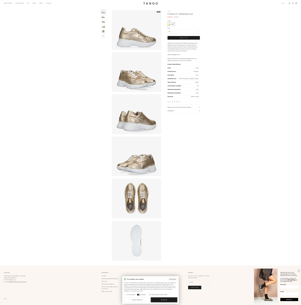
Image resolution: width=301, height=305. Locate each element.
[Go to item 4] (103, 26)
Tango (169, 11)
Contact (104, 276)
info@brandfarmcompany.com (17, 281)
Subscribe (194, 287)
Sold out (183, 38)
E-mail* (282, 291)
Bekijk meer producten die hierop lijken (179, 107)
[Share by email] (179, 101)
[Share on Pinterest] (176, 101)
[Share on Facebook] (172, 101)
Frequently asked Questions (110, 278)
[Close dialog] (298, 270)
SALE (28, 3)
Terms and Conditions (108, 284)
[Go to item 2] (103, 17)
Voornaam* (283, 284)
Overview (173, 279)
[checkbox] (129, 295)
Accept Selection (137, 300)
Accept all (164, 300)
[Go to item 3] (103, 21)
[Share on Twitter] (174, 101)
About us (104, 281)
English (283, 3)
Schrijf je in (289, 299)
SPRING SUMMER (8, 3)
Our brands (48, 3)
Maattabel (171, 111)
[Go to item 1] (103, 12)
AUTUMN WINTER (19, 3)
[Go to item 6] (103, 36)
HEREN (41, 3)
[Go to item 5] (103, 31)
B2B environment (107, 291)
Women (34, 3)
